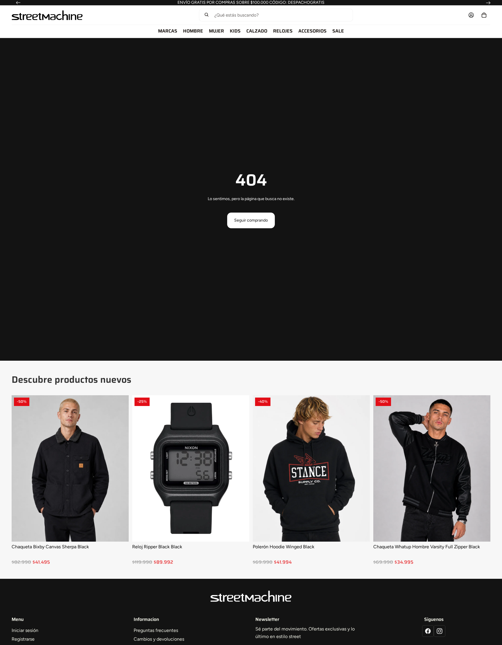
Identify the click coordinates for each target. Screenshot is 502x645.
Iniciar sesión (25, 630)
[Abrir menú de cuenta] (471, 15)
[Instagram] (439, 631)
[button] (276, 15)
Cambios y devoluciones (159, 639)
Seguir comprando (251, 220)
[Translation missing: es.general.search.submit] (206, 15)
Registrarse (23, 639)
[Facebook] (427, 631)
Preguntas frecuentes (156, 630)
